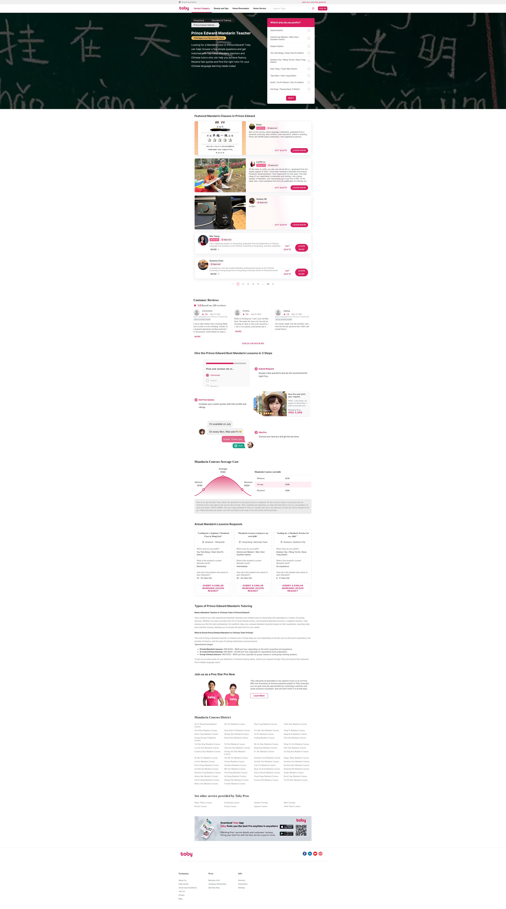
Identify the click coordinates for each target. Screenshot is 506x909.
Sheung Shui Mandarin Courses (236, 734)
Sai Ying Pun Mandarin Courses (296, 752)
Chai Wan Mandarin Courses (295, 738)
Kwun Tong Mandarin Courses (206, 734)
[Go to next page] (273, 284)
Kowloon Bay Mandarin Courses (296, 765)
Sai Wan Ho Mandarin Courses (206, 769)
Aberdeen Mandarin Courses (235, 765)
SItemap (241, 888)
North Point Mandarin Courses (236, 738)
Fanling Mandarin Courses (264, 738)
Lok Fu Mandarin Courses (204, 762)
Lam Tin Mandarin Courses (264, 765)
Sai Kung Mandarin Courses (235, 776)
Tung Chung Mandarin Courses (266, 776)
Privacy (181, 895)
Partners (241, 880)
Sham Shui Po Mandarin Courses (237, 730)
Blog (180, 899)
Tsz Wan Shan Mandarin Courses (207, 744)
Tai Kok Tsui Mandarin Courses (266, 762)
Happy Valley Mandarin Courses (296, 758)
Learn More (259, 695)
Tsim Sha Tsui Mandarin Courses (237, 748)
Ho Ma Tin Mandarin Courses (206, 758)
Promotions (242, 884)
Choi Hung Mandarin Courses (235, 773)
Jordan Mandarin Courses (293, 773)
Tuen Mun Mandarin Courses (205, 730)
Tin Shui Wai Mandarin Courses (266, 730)
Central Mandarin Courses (234, 762)
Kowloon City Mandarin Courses (296, 762)
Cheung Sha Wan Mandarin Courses (234, 753)
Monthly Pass (214, 888)
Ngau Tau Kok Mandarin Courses (267, 769)
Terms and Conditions (188, 888)
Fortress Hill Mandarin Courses (266, 780)
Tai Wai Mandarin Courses (234, 744)
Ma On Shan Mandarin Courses (266, 744)
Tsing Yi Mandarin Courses (294, 730)
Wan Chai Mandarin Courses (295, 748)
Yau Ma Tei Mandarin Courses (236, 758)
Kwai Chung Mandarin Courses (206, 765)
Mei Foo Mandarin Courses (234, 769)
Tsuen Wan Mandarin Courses (295, 724)
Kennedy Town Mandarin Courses (267, 758)
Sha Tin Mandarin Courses (234, 724)
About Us (182, 880)
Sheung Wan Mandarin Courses (236, 780)
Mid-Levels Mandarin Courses (206, 784)
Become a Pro (214, 880)
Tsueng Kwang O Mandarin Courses (205, 739)
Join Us (182, 891)
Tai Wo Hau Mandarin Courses (296, 780)
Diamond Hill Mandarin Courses (296, 769)
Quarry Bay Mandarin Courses (206, 776)
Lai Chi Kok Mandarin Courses (206, 748)
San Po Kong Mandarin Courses (206, 780)
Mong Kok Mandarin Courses (295, 734)
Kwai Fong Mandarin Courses (295, 776)
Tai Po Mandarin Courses (264, 734)
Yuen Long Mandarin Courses (265, 724)
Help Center (184, 884)
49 (268, 284)
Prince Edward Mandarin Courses (267, 773)
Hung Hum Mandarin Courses (265, 748)
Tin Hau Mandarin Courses (234, 784)
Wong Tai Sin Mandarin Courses (296, 744)
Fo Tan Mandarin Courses (264, 752)
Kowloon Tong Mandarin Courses (207, 773)
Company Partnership (217, 884)
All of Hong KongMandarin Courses (205, 725)
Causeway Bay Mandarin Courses (207, 752)
